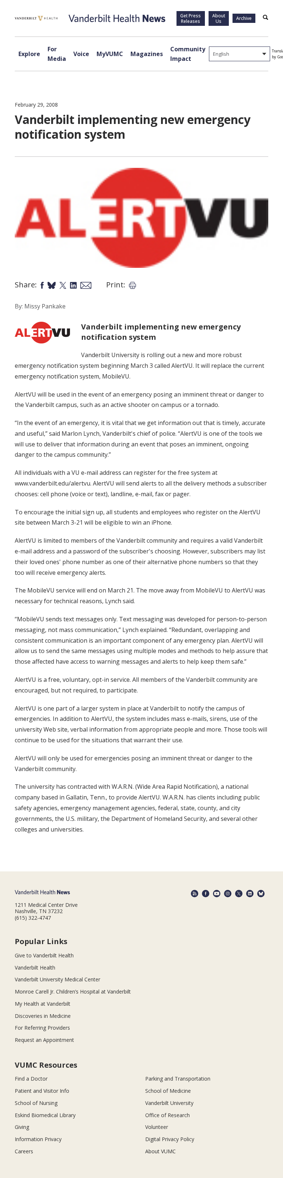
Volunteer (156, 1126)
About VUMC (160, 1151)
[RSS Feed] (194, 893)
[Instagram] (227, 893)
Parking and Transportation (177, 1078)
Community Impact (187, 54)
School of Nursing (36, 1102)
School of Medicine (168, 1090)
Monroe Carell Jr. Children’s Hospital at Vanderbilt (73, 991)
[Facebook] (205, 893)
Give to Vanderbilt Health (44, 955)
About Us (218, 18)
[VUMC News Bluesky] (261, 893)
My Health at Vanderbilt (42, 1003)
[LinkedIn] (250, 893)
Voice (81, 54)
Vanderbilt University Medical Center (57, 979)
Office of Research (167, 1115)
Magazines (146, 54)
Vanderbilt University (169, 1102)
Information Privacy (38, 1139)
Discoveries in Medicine (43, 1015)
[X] (238, 893)
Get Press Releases (190, 18)
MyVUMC (110, 54)
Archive (244, 18)
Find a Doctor (31, 1078)
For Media (57, 54)
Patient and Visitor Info (42, 1090)
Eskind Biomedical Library (45, 1115)
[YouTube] (216, 893)
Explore (29, 54)
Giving (22, 1126)
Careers (24, 1151)
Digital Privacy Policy (169, 1139)
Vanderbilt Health (35, 967)
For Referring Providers (42, 1027)
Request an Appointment (44, 1039)
